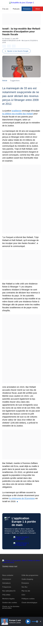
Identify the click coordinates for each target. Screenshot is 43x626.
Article (4, 81)
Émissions (27, 9)
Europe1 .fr (8, 38)
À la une (5, 9)
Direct (38, 9)
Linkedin (23, 570)
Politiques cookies (28, 599)
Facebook (11, 570)
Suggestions (15, 81)
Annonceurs (6, 579)
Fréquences (6, 587)
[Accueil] (21, 3)
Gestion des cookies (9, 602)
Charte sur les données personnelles (10, 607)
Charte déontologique (29, 602)
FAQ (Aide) (6, 595)
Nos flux (24, 587)
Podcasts (16, 9)
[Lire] (28, 621)
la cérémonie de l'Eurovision (22, 498)
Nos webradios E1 (8, 591)
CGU (23, 595)
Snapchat (19, 570)
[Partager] (4, 46)
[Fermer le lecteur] (40, 621)
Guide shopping (27, 579)
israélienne (17, 111)
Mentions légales (8, 599)
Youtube (15, 570)
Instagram (7, 570)
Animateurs (6, 583)
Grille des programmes (30, 575)
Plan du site (26, 591)
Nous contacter (7, 575)
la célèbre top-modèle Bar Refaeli (17, 114)
